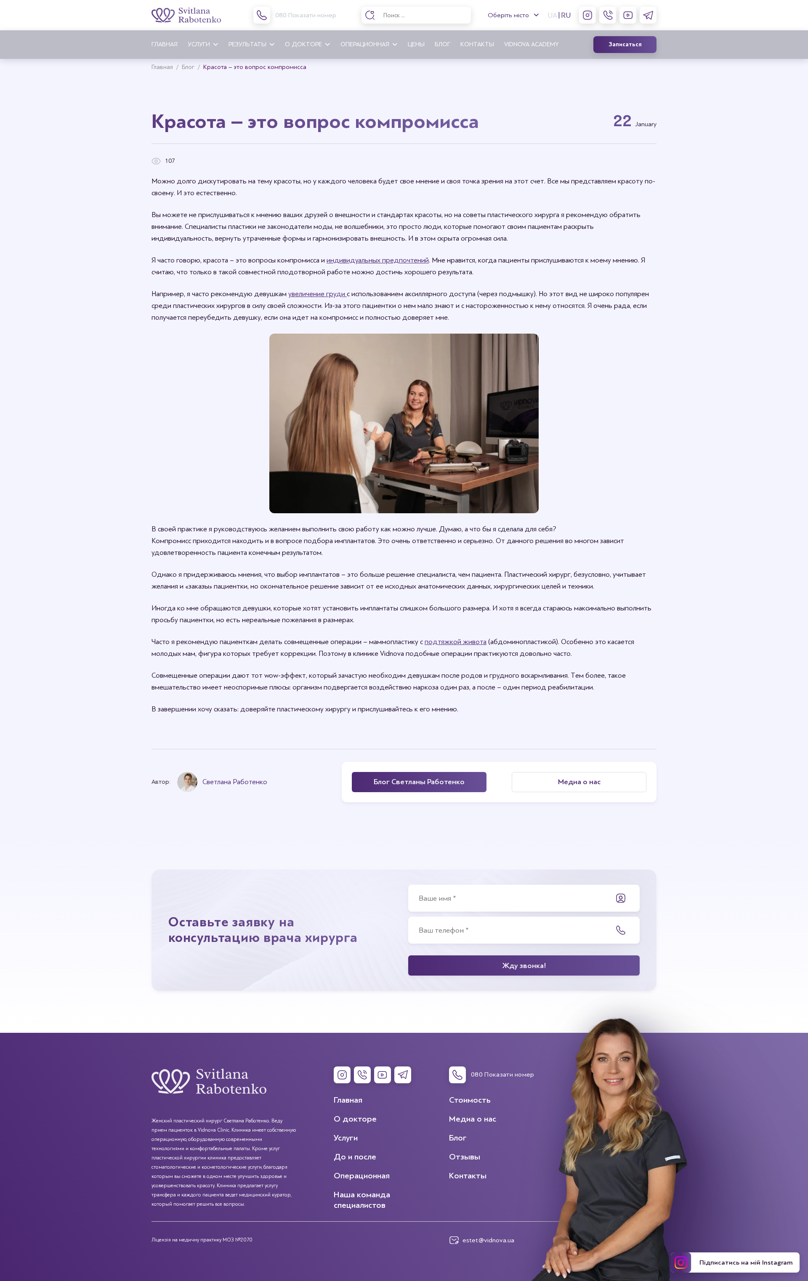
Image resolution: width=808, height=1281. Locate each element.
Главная (165, 44)
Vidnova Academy (531, 44)
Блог (442, 44)
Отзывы (464, 1157)
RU (566, 15)
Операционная (364, 44)
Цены (416, 44)
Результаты (247, 44)
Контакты (477, 44)
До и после (355, 1157)
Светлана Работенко (234, 782)
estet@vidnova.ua (488, 1240)
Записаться (625, 44)
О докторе (303, 44)
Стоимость (470, 1100)
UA (552, 15)
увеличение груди (317, 294)
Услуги (199, 44)
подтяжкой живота (455, 642)
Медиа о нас (472, 1119)
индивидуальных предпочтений (378, 260)
